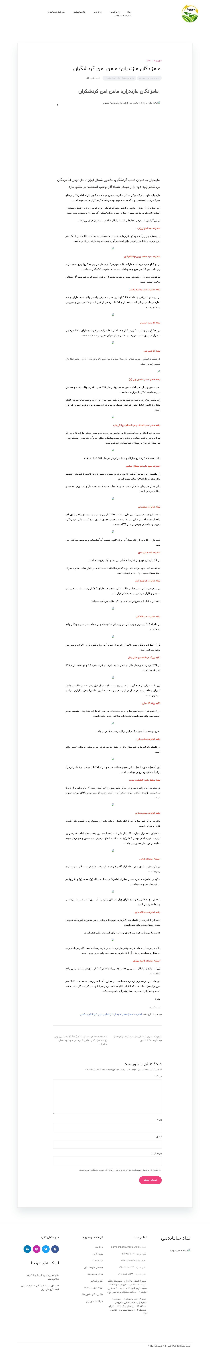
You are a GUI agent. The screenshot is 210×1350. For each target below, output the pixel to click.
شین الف (90, 78)
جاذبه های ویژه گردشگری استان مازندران (119, 78)
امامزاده (138, 1014)
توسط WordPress (181, 1346)
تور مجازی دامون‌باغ (93, 1287)
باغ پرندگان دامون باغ (92, 1294)
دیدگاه (158, 1076)
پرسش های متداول (93, 1267)
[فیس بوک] (55, 1249)
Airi (164, 1346)
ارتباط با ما (98, 1260)
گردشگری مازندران (56, 12)
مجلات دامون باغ (94, 1301)
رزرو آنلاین (115, 12)
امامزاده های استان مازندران (149, 78)
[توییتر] (46, 1249)
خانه (129, 12)
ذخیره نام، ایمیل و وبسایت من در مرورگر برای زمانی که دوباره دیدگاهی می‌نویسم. (118, 1170)
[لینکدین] (27, 1249)
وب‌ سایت (157, 1153)
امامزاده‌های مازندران (123, 1014)
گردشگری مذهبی (88, 1014)
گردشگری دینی (105, 1014)
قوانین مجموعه (95, 1274)
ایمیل (158, 1137)
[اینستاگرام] (36, 1249)
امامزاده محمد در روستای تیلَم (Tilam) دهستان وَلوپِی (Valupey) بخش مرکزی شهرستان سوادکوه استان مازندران (80, 1040)
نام (159, 1120)
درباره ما (99, 1247)
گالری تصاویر (79, 12)
